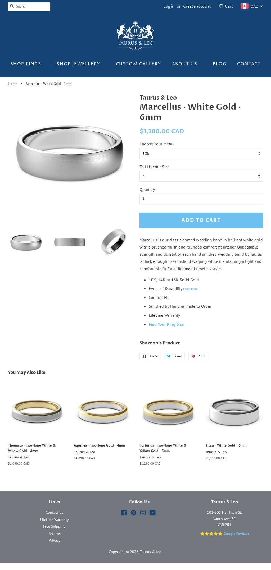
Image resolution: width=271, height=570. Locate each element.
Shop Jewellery (79, 64)
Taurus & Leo (150, 551)
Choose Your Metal (156, 143)
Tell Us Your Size (154, 166)
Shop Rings (26, 64)
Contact (249, 64)
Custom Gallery (138, 64)
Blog (219, 64)
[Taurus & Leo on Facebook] (124, 513)
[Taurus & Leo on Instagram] (143, 513)
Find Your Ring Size (166, 324)
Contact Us (54, 512)
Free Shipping (54, 526)
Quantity (147, 189)
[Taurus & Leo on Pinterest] (133, 513)
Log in (169, 6)
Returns (54, 533)
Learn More (190, 289)
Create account (197, 6)
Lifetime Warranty (54, 519)
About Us (185, 64)
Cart (229, 6)
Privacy (54, 540)
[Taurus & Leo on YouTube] (153, 513)
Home (12, 84)
